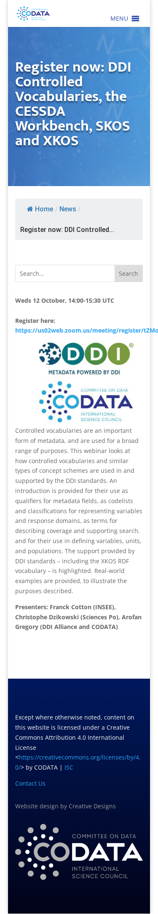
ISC (68, 767)
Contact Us (30, 783)
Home (44, 209)
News (67, 209)
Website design (37, 806)
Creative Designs (92, 806)
